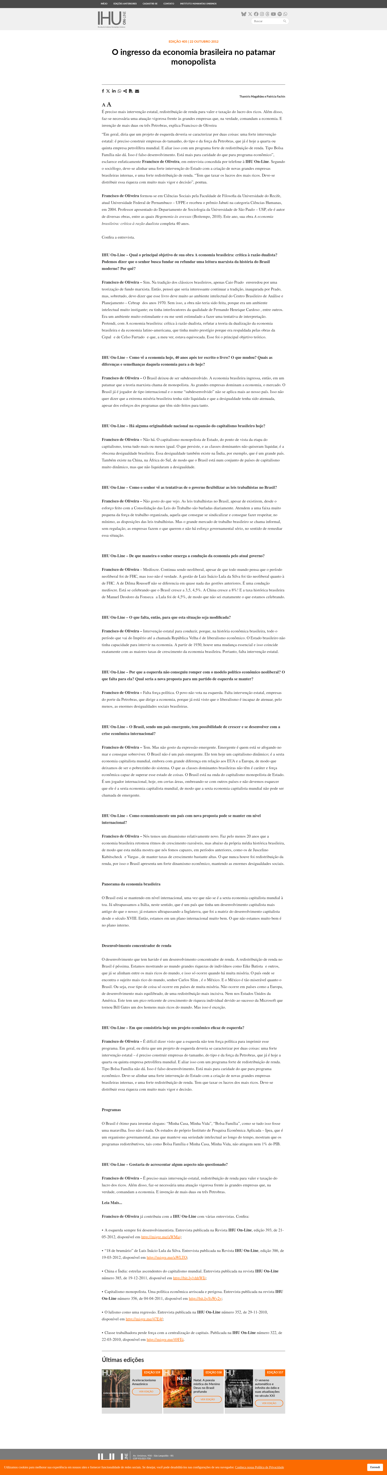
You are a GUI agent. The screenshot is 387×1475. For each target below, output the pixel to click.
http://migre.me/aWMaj (161, 1236)
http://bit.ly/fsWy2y (205, 1298)
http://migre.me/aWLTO (167, 1257)
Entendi (375, 1467)
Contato (168, 4)
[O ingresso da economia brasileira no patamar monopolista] (125, 91)
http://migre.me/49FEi (165, 1339)
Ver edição (146, 1391)
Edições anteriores (125, 4)
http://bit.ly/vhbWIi (189, 1277)
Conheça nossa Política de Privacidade (259, 1467)
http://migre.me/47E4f (144, 1319)
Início (104, 4)
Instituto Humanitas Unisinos (198, 4)
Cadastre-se (150, 4)
